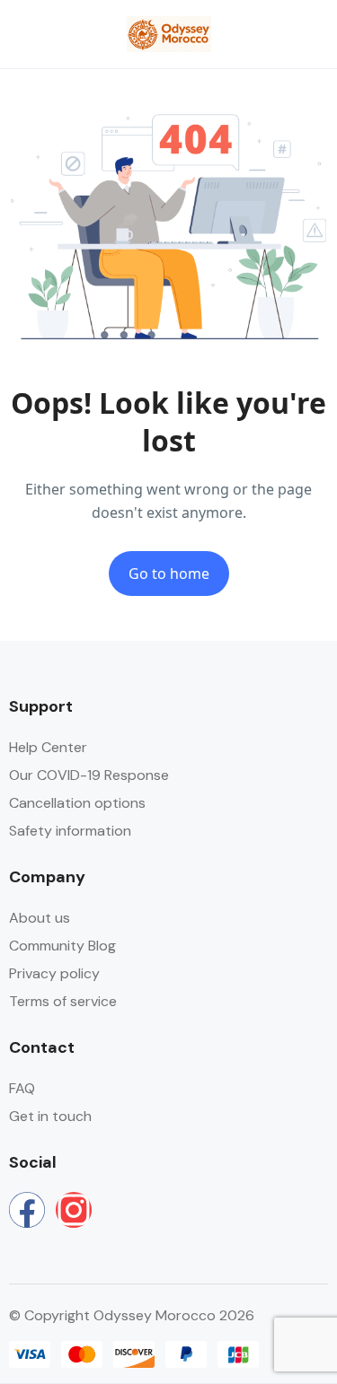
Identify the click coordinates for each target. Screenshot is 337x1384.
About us (39, 917)
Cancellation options (77, 802)
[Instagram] (74, 1210)
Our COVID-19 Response (89, 775)
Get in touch (50, 1116)
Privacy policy (54, 973)
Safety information (70, 830)
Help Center (48, 747)
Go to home (169, 573)
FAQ (22, 1088)
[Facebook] (27, 1210)
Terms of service (63, 1001)
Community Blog (62, 945)
